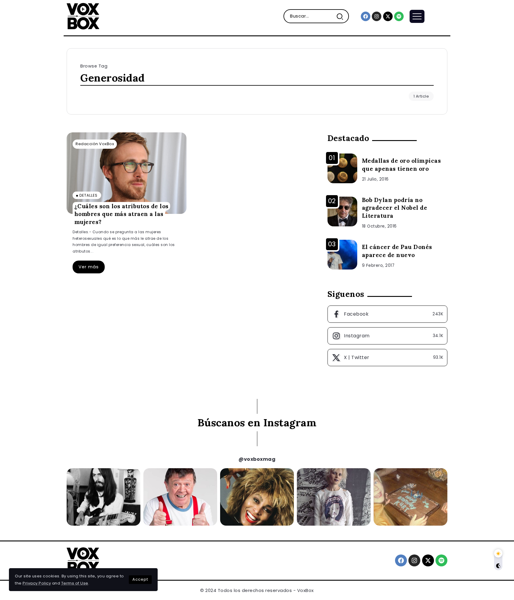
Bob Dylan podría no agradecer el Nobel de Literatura (394, 208)
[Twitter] (387, 357)
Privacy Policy (37, 583)
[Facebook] (365, 16)
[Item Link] (127, 173)
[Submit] (342, 16)
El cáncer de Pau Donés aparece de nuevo (397, 251)
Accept (140, 579)
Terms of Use (74, 583)
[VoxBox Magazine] (83, 15)
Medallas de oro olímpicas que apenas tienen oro (401, 164)
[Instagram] (376, 16)
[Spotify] (399, 16)
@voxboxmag (257, 459)
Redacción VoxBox (95, 143)
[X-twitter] (388, 16)
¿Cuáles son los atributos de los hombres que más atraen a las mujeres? (121, 213)
